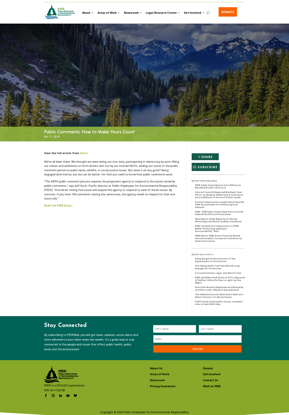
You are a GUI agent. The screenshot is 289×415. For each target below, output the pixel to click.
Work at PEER (212, 386)
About (86, 13)
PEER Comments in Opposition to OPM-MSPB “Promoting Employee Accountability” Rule (217, 228)
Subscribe (208, 167)
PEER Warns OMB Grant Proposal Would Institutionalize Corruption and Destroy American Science (218, 238)
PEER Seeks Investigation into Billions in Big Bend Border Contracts (218, 186)
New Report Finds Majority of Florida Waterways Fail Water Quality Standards (218, 220)
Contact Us (210, 380)
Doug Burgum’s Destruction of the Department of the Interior (215, 260)
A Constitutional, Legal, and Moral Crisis (218, 272)
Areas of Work (107, 13)
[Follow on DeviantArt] (75, 396)
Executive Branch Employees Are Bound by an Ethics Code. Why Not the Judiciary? (219, 288)
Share (207, 157)
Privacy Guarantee (162, 386)
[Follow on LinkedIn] (61, 396)
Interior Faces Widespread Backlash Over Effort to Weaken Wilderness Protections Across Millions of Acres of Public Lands (219, 195)
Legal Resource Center (161, 13)
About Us (156, 368)
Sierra (84, 153)
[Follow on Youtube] (68, 396)
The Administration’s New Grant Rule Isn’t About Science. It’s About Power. (219, 296)
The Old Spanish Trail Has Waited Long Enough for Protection (217, 267)
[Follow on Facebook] (46, 396)
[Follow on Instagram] (53, 396)
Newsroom (131, 13)
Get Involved (192, 13)
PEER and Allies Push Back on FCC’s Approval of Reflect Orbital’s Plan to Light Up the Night (220, 280)
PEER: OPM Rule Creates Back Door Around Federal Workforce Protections (219, 213)
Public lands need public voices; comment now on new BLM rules (219, 303)
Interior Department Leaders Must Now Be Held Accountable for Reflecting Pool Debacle (219, 204)
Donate (227, 12)
